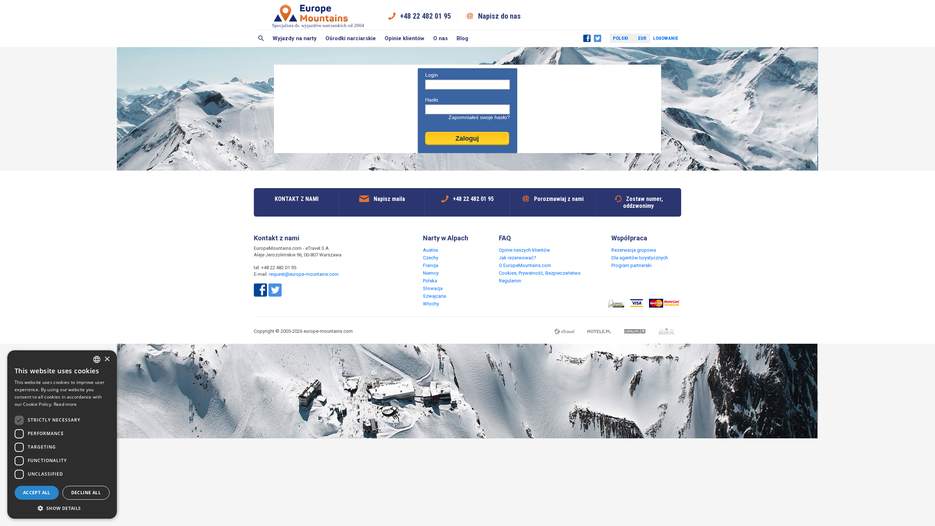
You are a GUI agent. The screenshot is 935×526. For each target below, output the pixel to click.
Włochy (431, 303)
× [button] (107, 359)
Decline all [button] (86, 492)
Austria (430, 250)
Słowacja (433, 288)
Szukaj (261, 38)
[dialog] (62, 434)
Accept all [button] (36, 492)
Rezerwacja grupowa (633, 250)
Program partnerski (631, 265)
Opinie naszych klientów (524, 250)
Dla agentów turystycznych (639, 257)
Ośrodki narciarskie (350, 38)
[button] (62, 507)
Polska (430, 280)
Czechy (430, 257)
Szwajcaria (434, 296)
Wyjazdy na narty (294, 38)
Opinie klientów (404, 38)
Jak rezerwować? (517, 257)
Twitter (597, 38)
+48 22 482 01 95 (425, 16)
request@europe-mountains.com (304, 274)
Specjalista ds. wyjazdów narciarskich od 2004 (318, 25)
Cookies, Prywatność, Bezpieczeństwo (540, 273)
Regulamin (510, 280)
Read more (65, 404)
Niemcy (431, 273)
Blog (462, 38)
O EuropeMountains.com (525, 265)
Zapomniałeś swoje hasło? (479, 117)
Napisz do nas (499, 16)
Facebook (587, 38)
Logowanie (665, 38)
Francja (430, 265)
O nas (440, 38)
